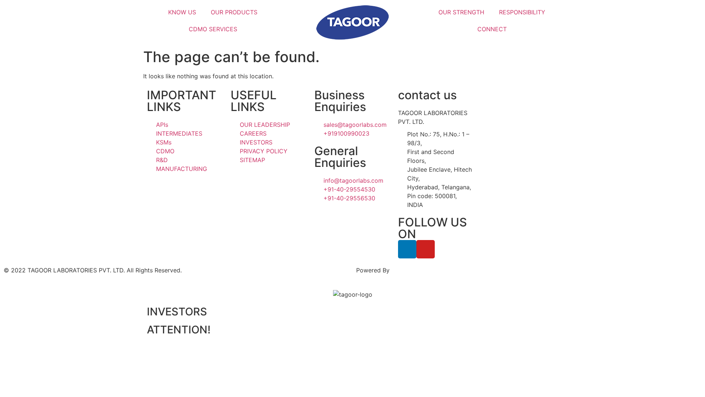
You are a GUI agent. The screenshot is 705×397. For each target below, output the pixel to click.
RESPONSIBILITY (522, 12)
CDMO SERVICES (213, 29)
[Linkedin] (407, 249)
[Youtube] (425, 249)
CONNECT (492, 29)
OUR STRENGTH (461, 12)
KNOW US (182, 12)
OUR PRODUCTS (234, 12)
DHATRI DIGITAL (414, 270)
